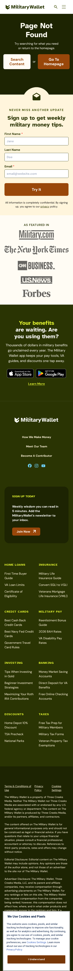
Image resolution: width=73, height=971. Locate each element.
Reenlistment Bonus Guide (52, 622)
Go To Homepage (54, 61)
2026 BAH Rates (50, 632)
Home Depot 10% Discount (16, 725)
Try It (36, 189)
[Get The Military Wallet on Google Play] (51, 373)
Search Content (17, 61)
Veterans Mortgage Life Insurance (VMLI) (53, 594)
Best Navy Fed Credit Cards (19, 634)
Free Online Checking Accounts (53, 696)
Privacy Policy (38, 788)
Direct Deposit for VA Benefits (53, 685)
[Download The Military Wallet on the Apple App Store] (20, 373)
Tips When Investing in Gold (18, 674)
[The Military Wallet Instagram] (36, 465)
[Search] (56, 7)
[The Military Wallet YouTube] (43, 466)
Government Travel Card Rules (17, 645)
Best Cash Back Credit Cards (15, 622)
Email (9, 166)
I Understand (36, 959)
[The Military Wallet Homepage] (25, 7)
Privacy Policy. (14, 949)
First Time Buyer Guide (15, 576)
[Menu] (64, 7)
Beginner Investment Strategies (18, 685)
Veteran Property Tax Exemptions (53, 743)
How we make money (36, 437)
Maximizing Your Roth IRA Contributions (19, 696)
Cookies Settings (56, 788)
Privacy (44, 206)
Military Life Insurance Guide (50, 576)
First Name (13, 134)
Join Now (23, 532)
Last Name (12, 150)
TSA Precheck (13, 734)
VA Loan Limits (14, 585)
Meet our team (36, 446)
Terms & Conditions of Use (17, 788)
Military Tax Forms (51, 734)
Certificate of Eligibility (13, 594)
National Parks (14, 741)
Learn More (36, 384)
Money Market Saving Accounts (53, 674)
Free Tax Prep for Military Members (51, 725)
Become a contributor (36, 455)
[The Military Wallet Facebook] (30, 465)
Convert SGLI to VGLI (53, 585)
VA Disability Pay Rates (50, 640)
